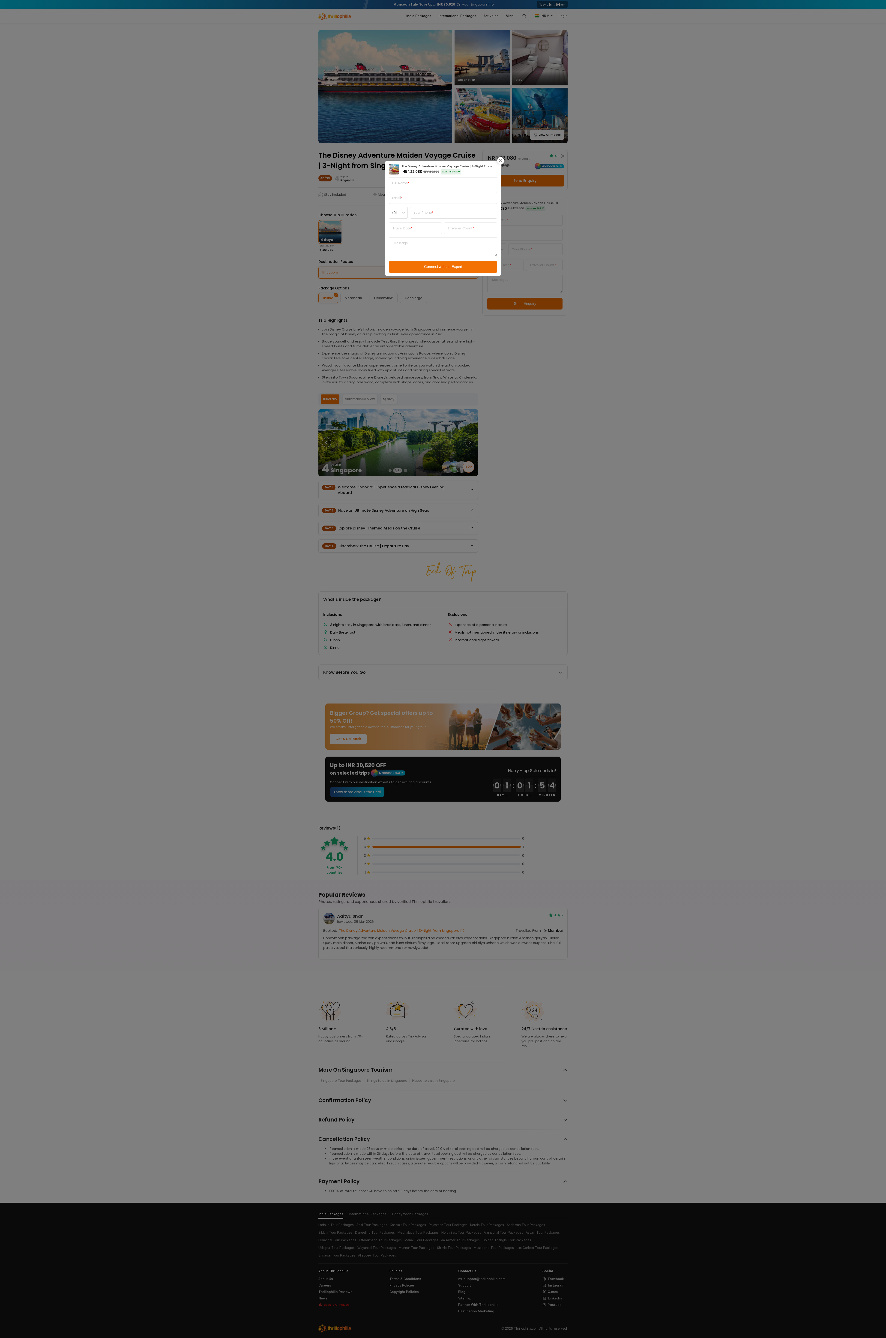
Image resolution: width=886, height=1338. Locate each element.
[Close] (500, 160)
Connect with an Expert (443, 267)
